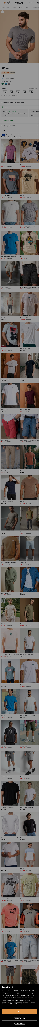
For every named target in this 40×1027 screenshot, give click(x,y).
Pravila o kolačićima (8, 1004)
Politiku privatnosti (21, 1004)
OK (19, 1012)
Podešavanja (19, 1018)
